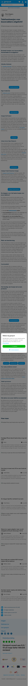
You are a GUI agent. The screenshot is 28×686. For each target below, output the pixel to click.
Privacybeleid (6, 343)
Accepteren (14, 346)
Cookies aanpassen (15, 349)
